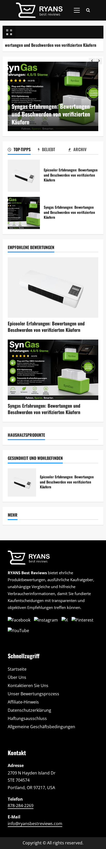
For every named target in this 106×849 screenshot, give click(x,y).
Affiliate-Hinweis (23, 702)
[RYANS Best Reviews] (31, 559)
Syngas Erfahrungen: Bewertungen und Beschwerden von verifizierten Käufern (51, 114)
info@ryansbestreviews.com (35, 823)
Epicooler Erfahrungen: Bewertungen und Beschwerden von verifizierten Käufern (24, 176)
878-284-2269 (20, 805)
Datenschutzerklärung (29, 710)
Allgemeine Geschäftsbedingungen (41, 726)
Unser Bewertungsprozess (33, 694)
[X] (64, 620)
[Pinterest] (82, 620)
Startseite (17, 669)
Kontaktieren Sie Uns (28, 685)
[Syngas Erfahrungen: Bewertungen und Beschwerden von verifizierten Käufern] (53, 370)
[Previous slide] (92, 61)
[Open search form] (88, 10)
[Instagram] (46, 620)
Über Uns (17, 677)
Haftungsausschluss (27, 718)
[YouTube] (18, 630)
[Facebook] (19, 620)
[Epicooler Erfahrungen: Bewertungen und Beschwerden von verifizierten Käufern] (53, 287)
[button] (76, 10)
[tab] (23, 150)
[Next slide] (99, 61)
